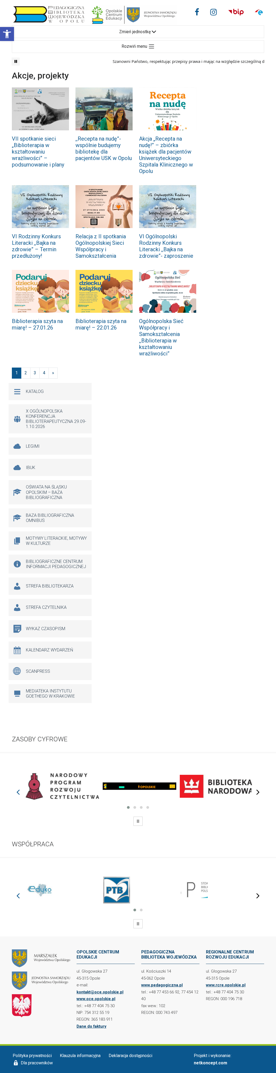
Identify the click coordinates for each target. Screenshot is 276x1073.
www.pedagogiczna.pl (162, 985)
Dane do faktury (91, 1026)
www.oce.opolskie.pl (96, 998)
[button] (7, 34)
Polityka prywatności (32, 1055)
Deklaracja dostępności (130, 1055)
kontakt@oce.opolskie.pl (100, 992)
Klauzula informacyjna (80, 1055)
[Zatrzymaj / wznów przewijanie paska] (16, 61)
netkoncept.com (210, 1062)
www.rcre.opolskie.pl (226, 985)
